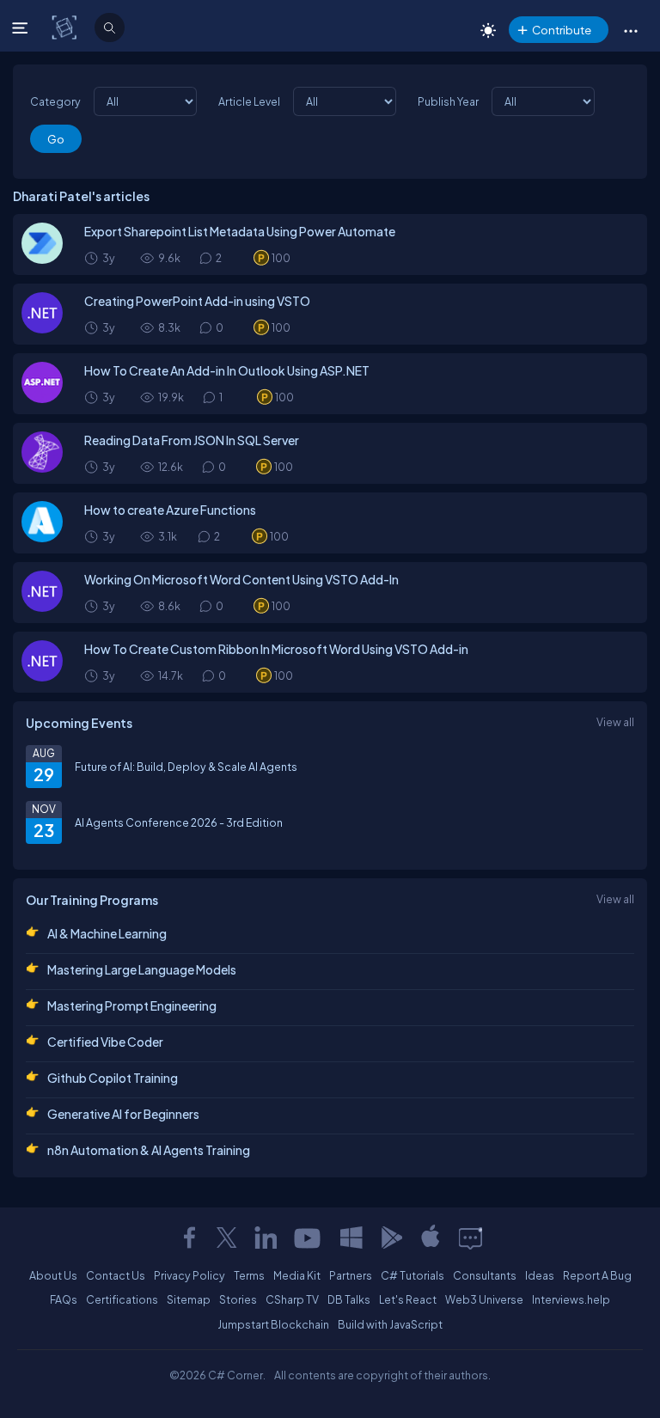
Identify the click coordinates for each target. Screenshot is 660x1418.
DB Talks (348, 1299)
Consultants (484, 1275)
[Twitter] (227, 1237)
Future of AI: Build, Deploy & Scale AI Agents (186, 766)
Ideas (539, 1275)
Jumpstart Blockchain (273, 1324)
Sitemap (189, 1299)
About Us (53, 1275)
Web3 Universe (484, 1299)
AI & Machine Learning (107, 933)
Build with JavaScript (390, 1324)
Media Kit (297, 1275)
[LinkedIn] (265, 1237)
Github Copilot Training (112, 1077)
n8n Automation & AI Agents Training (148, 1150)
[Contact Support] (470, 1237)
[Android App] (391, 1237)
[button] (630, 30)
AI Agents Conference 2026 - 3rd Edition (179, 822)
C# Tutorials (412, 1275)
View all (615, 722)
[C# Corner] (65, 26)
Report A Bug (597, 1275)
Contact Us (115, 1275)
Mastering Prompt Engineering (132, 1005)
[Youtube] (308, 1237)
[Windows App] (351, 1237)
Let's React (408, 1299)
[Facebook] (189, 1237)
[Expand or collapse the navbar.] (21, 27)
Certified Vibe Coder (105, 1041)
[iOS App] (430, 1237)
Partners (350, 1275)
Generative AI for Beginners (123, 1114)
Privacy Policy (189, 1275)
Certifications (122, 1299)
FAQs (63, 1299)
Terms (249, 1275)
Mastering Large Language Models (141, 969)
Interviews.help (571, 1299)
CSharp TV (292, 1299)
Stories (238, 1299)
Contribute (561, 29)
